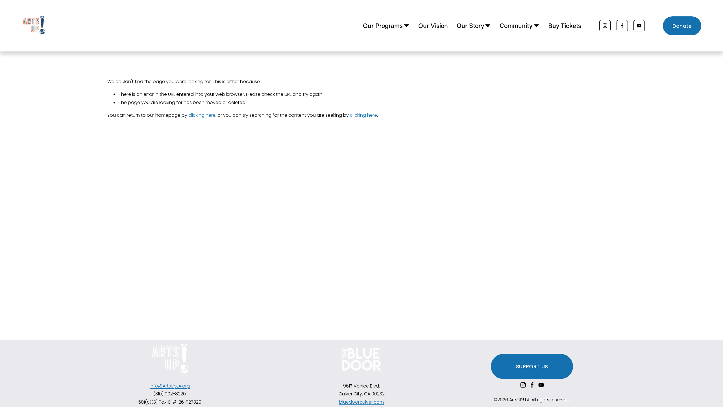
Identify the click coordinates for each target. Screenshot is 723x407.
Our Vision (433, 25)
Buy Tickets (564, 25)
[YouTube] (639, 25)
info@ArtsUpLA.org (170, 386)
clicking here (201, 115)
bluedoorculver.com (361, 402)
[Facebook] (622, 25)
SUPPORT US (532, 366)
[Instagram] (605, 25)
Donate (682, 25)
